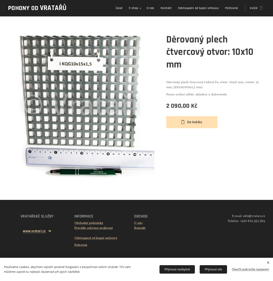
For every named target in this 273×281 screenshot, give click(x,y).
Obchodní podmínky (88, 223)
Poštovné (80, 245)
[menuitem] (120, 8)
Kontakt (139, 228)
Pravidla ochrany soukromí (93, 228)
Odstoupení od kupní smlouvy (95, 238)
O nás (138, 223)
